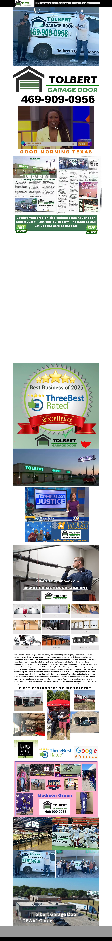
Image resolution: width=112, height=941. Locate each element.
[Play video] (56, 127)
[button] (86, 540)
